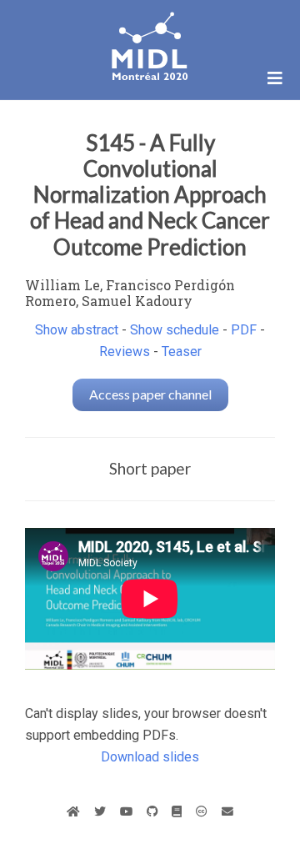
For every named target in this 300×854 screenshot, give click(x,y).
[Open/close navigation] (275, 78)
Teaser (182, 351)
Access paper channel (150, 394)
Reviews (124, 351)
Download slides (150, 757)
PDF (244, 330)
